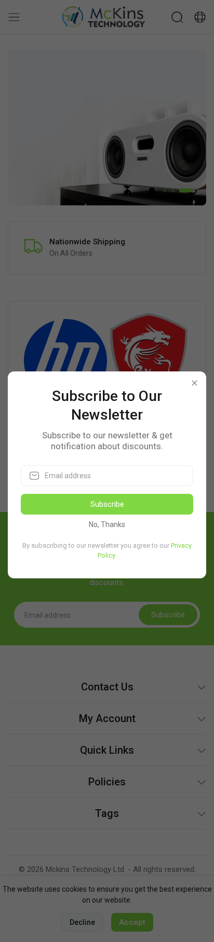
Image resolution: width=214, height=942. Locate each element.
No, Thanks (107, 524)
